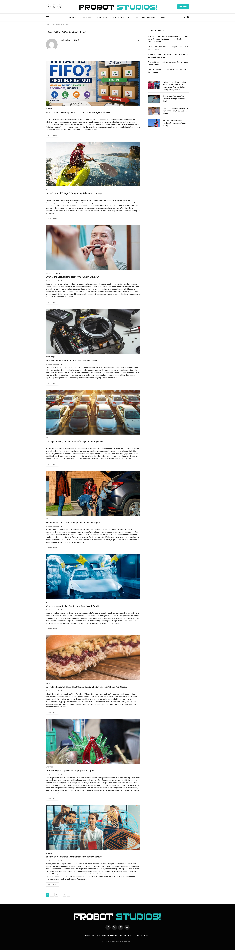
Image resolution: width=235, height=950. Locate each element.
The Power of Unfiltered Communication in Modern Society (74, 856)
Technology (101, 17)
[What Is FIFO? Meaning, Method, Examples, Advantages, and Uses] (93, 83)
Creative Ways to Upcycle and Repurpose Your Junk (70, 770)
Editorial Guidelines (107, 935)
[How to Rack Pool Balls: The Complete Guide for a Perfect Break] (154, 99)
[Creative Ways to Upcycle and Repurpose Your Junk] (93, 741)
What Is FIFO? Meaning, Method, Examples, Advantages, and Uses (78, 112)
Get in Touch (143, 935)
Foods (48, 683)
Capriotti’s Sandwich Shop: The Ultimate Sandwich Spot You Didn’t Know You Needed (86, 686)
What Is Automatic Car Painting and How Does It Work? (72, 605)
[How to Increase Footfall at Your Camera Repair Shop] (93, 331)
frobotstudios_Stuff (70, 40)
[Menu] (47, 17)
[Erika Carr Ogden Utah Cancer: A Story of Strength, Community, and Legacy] (154, 111)
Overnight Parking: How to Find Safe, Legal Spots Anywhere (74, 441)
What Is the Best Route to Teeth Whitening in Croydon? (72, 276)
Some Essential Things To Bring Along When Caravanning (74, 193)
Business (72, 17)
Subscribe (183, 7)
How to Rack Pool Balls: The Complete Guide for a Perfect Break (174, 98)
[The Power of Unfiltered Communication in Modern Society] (93, 827)
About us (89, 935)
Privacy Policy (127, 935)
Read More (52, 135)
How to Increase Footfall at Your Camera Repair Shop (71, 360)
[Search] (188, 17)
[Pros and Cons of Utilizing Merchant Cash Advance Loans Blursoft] (154, 123)
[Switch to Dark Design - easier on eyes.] (183, 17)
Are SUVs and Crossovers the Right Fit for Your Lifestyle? (73, 522)
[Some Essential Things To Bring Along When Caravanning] (93, 164)
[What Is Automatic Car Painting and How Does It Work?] (93, 576)
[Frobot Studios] (117, 7)
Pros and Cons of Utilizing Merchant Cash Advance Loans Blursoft (174, 123)
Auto (47, 190)
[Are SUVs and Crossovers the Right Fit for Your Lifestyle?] (93, 493)
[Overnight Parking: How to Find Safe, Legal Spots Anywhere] (93, 412)
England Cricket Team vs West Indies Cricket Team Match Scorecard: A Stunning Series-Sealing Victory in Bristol (168, 39)
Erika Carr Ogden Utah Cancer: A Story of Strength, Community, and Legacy (175, 110)
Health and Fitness (122, 17)
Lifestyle (86, 17)
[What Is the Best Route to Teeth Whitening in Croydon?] (93, 247)
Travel (163, 17)
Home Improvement (145, 17)
